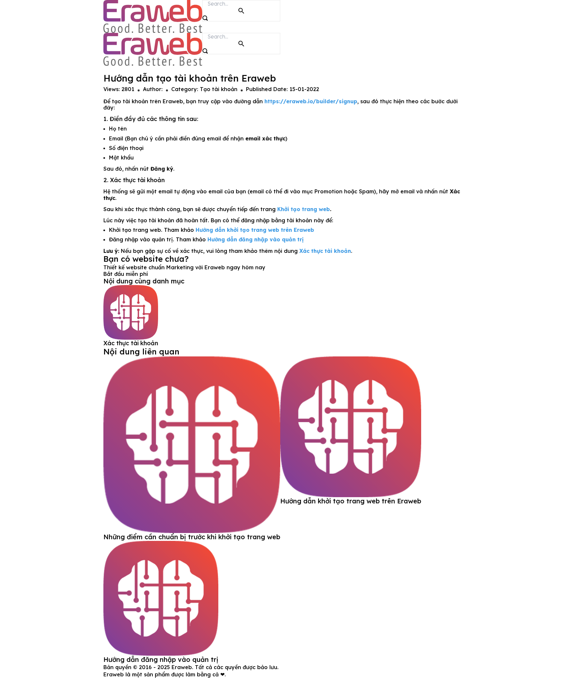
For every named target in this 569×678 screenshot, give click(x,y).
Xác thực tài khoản (130, 343)
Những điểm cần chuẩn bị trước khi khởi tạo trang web (191, 537)
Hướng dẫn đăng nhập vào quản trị (160, 659)
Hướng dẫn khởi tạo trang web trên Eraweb (350, 501)
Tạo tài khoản (218, 89)
